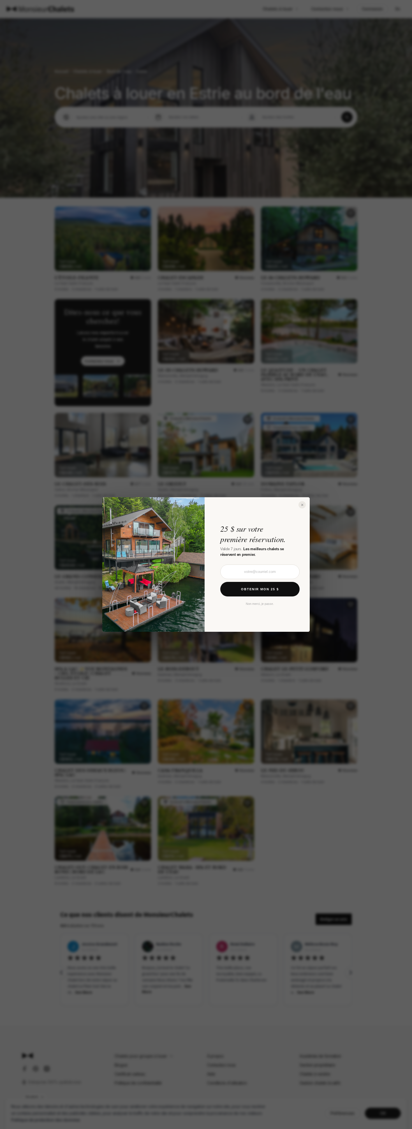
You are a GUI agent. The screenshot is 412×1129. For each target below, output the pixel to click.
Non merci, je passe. (260, 603)
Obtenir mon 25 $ (260, 589)
